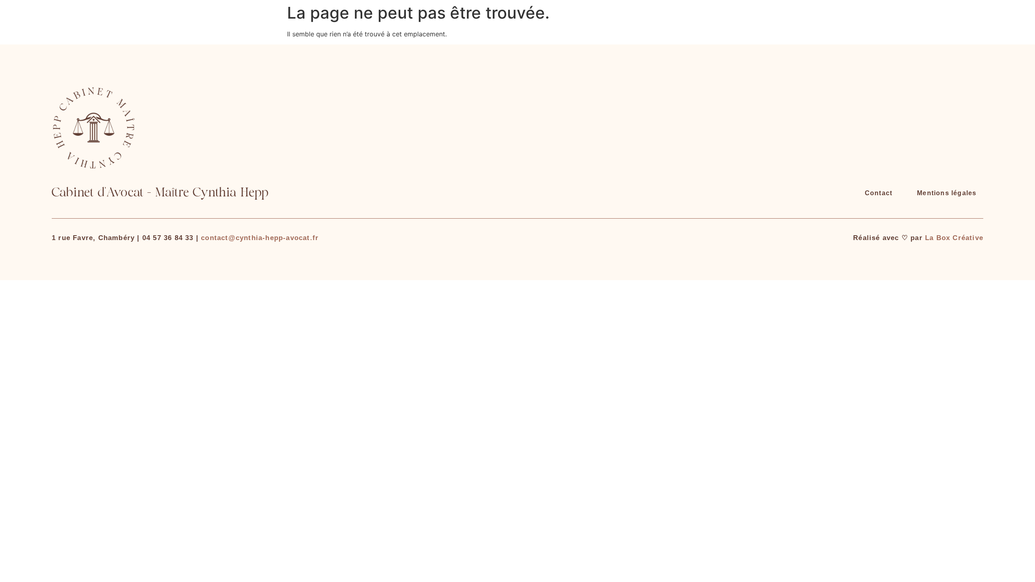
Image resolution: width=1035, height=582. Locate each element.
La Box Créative (954, 238)
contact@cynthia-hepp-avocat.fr (260, 238)
